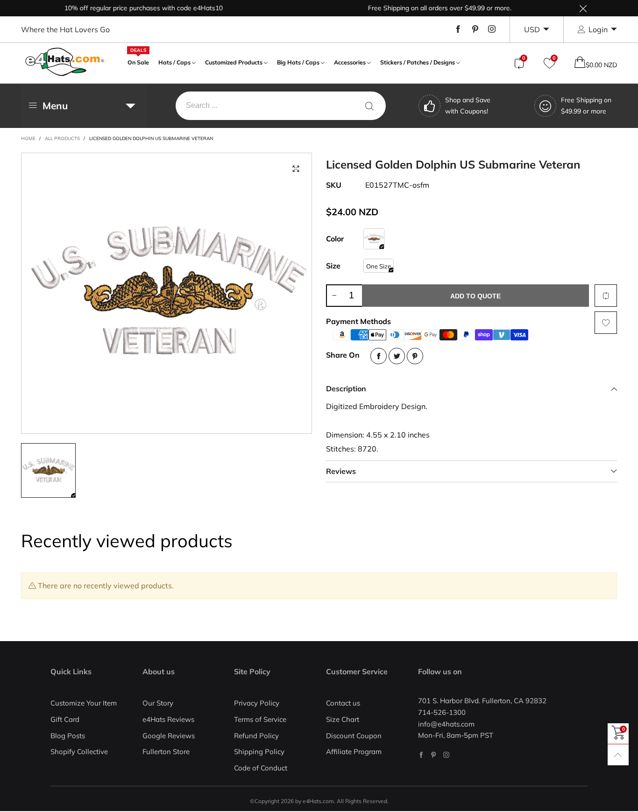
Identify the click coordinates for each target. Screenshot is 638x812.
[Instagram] (491, 29)
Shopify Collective (79, 751)
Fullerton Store (166, 751)
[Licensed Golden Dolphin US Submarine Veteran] (373, 238)
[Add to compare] (606, 295)
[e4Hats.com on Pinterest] (433, 754)
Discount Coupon (354, 735)
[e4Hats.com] (65, 62)
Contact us (343, 703)
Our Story (157, 703)
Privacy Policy (256, 703)
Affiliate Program (354, 751)
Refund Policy (256, 735)
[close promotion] (583, 8)
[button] (334, 295)
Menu (55, 105)
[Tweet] (397, 356)
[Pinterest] (475, 29)
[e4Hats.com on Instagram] (446, 754)
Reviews (341, 471)
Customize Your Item (83, 703)
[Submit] (369, 106)
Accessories (350, 62)
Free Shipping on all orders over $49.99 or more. (427, 8)
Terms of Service (260, 719)
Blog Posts (67, 735)
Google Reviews (168, 735)
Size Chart (342, 719)
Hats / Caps (174, 62)
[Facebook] (458, 29)
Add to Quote (475, 296)
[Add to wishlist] (606, 322)
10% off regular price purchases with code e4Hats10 (131, 8)
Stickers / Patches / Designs (417, 62)
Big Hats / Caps (298, 62)
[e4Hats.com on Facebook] (421, 754)
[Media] (295, 169)
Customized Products (233, 62)
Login (598, 29)
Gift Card (64, 719)
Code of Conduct (260, 767)
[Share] (378, 356)
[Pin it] (415, 356)
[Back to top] (618, 754)
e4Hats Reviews (168, 719)
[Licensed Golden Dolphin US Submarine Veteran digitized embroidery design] (167, 293)
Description (346, 388)
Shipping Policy (259, 751)
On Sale (138, 61)
